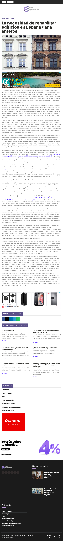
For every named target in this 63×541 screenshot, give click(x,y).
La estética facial (8, 330)
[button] (3, 2)
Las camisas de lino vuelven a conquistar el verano (51, 475)
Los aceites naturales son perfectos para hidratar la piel (46, 331)
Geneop (4, 169)
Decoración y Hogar (8, 18)
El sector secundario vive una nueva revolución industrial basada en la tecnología (46, 365)
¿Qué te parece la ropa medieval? (45, 348)
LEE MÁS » (4, 340)
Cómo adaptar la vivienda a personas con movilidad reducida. (50, 492)
